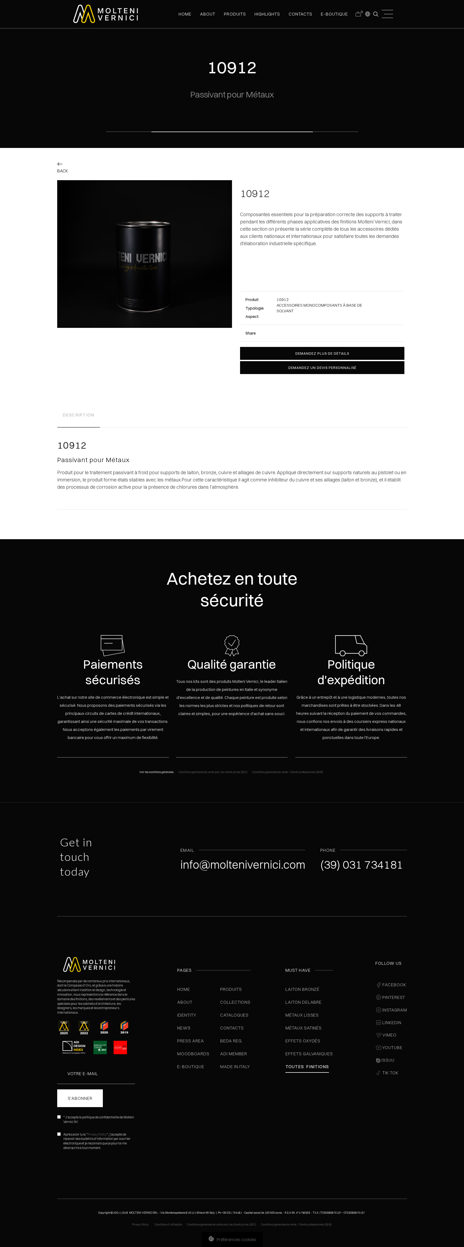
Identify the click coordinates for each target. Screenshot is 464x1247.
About (185, 1002)
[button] (367, 13)
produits (235, 14)
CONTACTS (300, 14)
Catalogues (234, 1015)
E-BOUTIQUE (334, 14)
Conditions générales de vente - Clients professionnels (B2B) (287, 772)
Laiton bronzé (302, 989)
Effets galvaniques (309, 1053)
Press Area (190, 1040)
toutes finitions (307, 1066)
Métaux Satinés (303, 1028)
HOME (185, 14)
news (184, 1028)
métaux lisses (302, 1015)
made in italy (235, 1066)
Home (183, 989)
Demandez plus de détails (322, 353)
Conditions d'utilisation (168, 1224)
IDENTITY (186, 1015)
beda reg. (231, 1040)
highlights (267, 14)
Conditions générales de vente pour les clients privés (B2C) (213, 772)
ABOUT (207, 14)
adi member (233, 1053)
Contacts (232, 1028)
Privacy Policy (97, 1134)
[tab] (78, 416)
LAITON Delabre (303, 1002)
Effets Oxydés (302, 1040)
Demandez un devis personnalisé (322, 367)
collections (235, 1002)
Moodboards (193, 1053)
